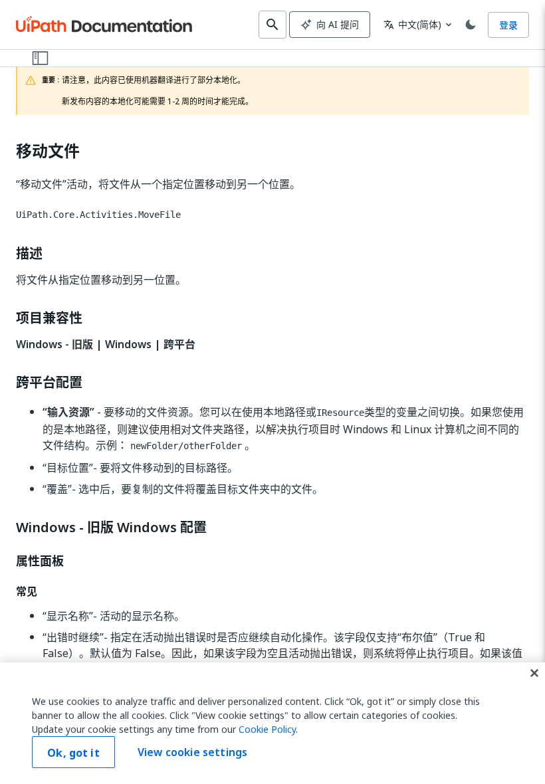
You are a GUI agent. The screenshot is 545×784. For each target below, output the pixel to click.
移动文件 (48, 151)
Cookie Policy (267, 729)
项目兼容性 (49, 318)
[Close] (534, 673)
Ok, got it (73, 753)
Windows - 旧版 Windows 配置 (111, 527)
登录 (508, 25)
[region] (272, 723)
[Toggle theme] (470, 24)
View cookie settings (192, 752)
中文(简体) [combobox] (412, 24)
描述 (29, 254)
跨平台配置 (49, 382)
